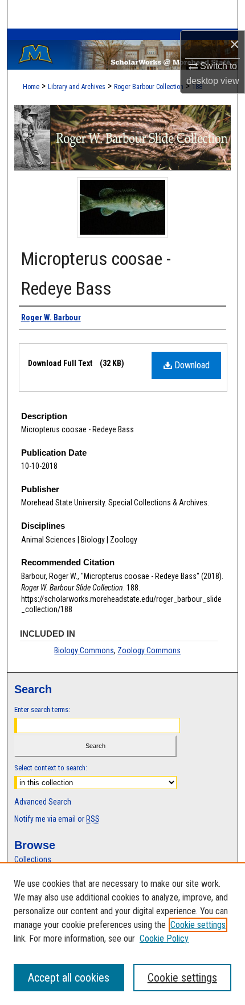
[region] (122, 933)
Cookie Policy (164, 938)
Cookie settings (198, 924)
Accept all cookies (68, 977)
